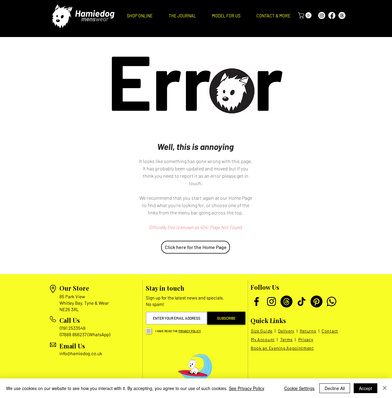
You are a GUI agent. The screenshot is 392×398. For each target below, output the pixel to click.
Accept (365, 388)
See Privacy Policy (246, 388)
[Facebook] (331, 15)
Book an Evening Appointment (282, 348)
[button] (139, 16)
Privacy (305, 339)
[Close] (384, 388)
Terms (286, 339)
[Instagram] (321, 15)
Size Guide (262, 330)
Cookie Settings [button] (299, 388)
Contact (330, 330)
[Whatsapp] (331, 301)
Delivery (286, 330)
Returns (308, 330)
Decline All (335, 388)
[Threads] (341, 15)
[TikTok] (301, 301)
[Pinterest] (316, 301)
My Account (263, 339)
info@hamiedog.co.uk (80, 353)
